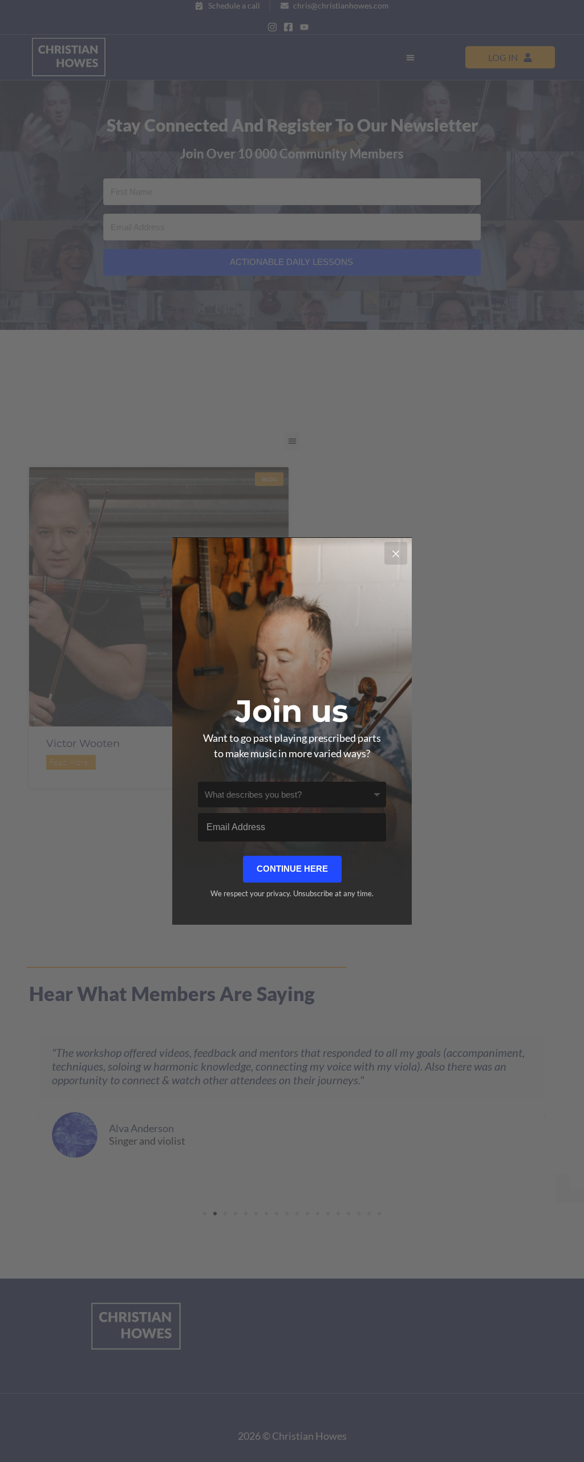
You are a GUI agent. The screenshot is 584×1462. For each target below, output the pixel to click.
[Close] (395, 553)
